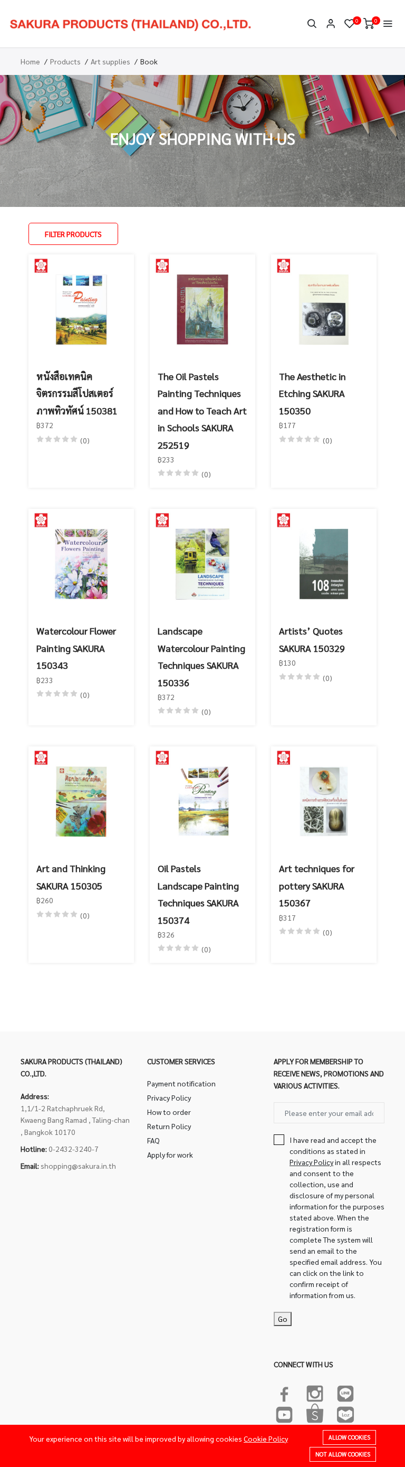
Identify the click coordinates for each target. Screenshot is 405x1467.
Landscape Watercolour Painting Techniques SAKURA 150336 (201, 656)
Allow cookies (349, 1437)
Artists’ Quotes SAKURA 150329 (312, 639)
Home (30, 61)
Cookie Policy (266, 1438)
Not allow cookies (342, 1454)
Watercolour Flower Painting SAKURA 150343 (76, 647)
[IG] (314, 1391)
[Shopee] (314, 1412)
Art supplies (110, 61)
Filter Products (73, 234)
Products (65, 61)
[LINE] (345, 1391)
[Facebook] (284, 1391)
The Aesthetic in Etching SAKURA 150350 (312, 393)
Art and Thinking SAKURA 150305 (70, 876)
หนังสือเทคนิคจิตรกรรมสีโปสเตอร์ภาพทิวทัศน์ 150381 (77, 393)
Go (282, 1318)
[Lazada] (345, 1412)
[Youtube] (284, 1412)
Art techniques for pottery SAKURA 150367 (316, 885)
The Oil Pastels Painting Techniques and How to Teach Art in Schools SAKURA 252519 (202, 410)
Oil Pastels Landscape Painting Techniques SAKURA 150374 (198, 893)
